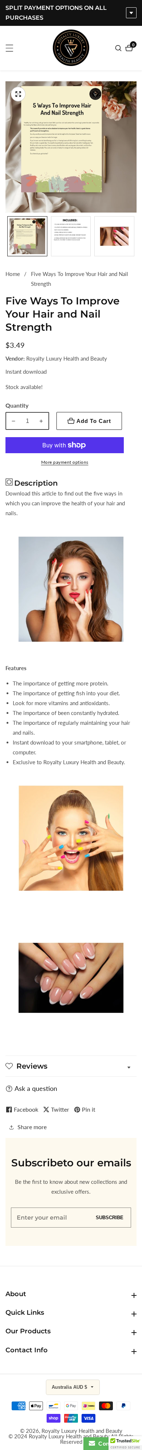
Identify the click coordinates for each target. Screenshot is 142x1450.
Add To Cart (93, 421)
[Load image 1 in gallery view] (27, 236)
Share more (32, 1126)
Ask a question (36, 1088)
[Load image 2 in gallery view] (71, 236)
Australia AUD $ (70, 1387)
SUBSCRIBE (109, 1217)
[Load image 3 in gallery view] (114, 236)
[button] (125, 1443)
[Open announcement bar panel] (131, 12)
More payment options (64, 462)
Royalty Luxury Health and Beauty (82, 1431)
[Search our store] (119, 48)
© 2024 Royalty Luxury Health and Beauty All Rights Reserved (71, 1439)
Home (12, 274)
